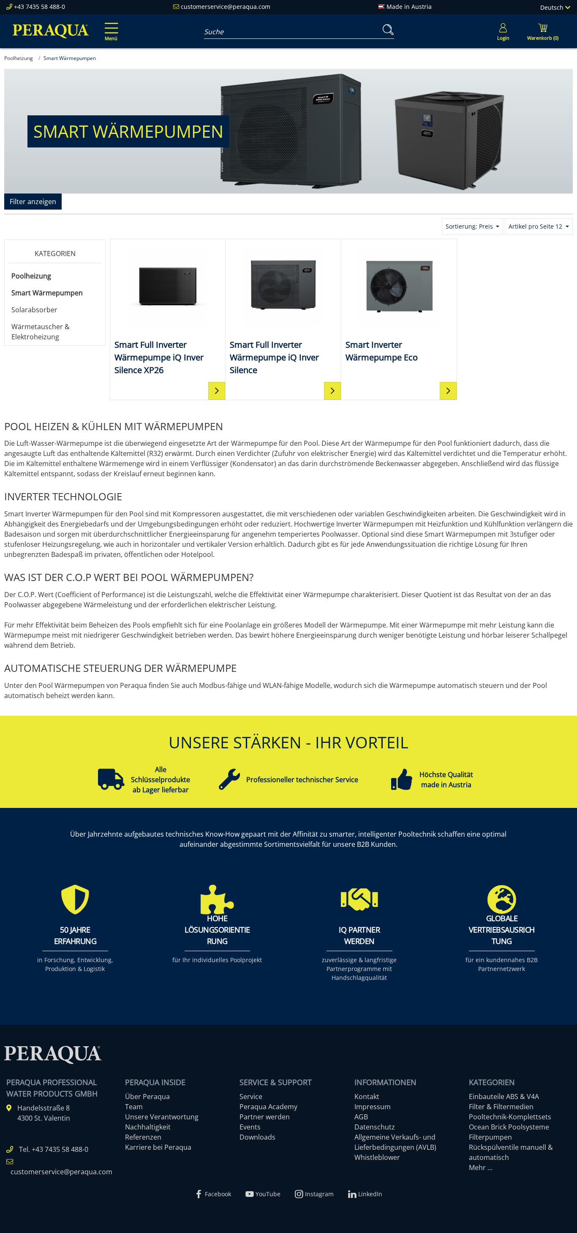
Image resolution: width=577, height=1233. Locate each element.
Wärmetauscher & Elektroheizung (40, 331)
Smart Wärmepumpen (47, 292)
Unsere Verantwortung (162, 1116)
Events (250, 1127)
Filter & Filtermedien (501, 1106)
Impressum (372, 1106)
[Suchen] (386, 29)
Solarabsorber (34, 309)
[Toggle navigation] (110, 25)
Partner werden (265, 1116)
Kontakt (366, 1096)
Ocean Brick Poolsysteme (509, 1127)
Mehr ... (481, 1167)
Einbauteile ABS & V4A (504, 1096)
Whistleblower (377, 1157)
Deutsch (552, 7)
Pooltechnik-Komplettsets (510, 1116)
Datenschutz (374, 1127)
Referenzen (143, 1137)
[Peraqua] (50, 31)
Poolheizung (31, 276)
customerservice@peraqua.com (225, 7)
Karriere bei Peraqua (158, 1147)
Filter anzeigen (33, 201)
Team (134, 1106)
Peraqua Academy (268, 1106)
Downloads (257, 1137)
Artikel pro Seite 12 (536, 226)
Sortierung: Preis (470, 226)
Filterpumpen (490, 1137)
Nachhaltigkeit (148, 1127)
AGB (361, 1116)
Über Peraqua (147, 1096)
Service (251, 1096)
